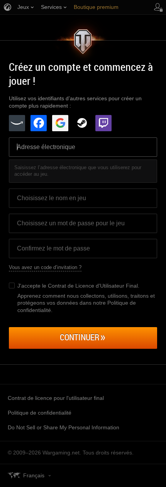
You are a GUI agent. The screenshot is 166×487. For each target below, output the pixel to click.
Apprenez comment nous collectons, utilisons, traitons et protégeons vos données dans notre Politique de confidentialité (86, 303)
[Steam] (82, 123)
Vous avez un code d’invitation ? (45, 267)
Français (33, 475)
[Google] (60, 123)
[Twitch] (103, 123)
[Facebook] (38, 123)
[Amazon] (17, 123)
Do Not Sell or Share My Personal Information (63, 427)
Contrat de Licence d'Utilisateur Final (93, 286)
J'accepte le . (78, 286)
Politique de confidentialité (39, 413)
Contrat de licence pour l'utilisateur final (56, 398)
